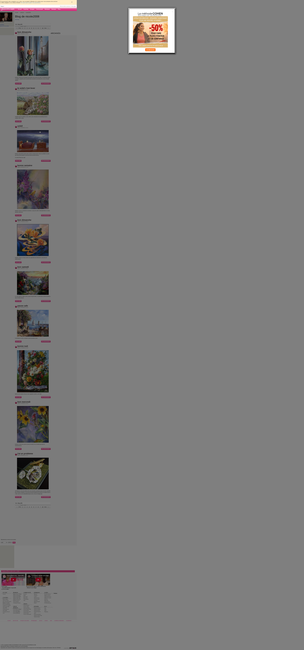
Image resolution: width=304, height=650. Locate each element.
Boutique (54, 9)
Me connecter (67, 6)
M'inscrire (62, 6)
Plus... (59, 9)
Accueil (20, 9)
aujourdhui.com (8, 9)
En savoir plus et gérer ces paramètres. (31, 2)
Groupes (32, 9)
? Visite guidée (73, 6)
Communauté (39, 9)
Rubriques (47, 9)
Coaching (26, 9)
